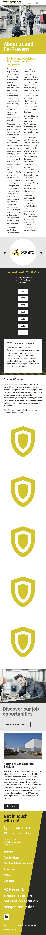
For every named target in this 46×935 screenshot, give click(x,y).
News (7, 875)
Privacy (14, 929)
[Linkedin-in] (6, 917)
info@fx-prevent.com (21, 833)
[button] (30, 3)
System (8, 851)
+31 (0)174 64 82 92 (20, 828)
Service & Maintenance (18, 863)
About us (9, 869)
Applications (11, 857)
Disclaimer (7, 929)
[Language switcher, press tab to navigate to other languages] (38, 2)
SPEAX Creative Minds (29, 925)
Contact (9, 880)
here (33, 230)
